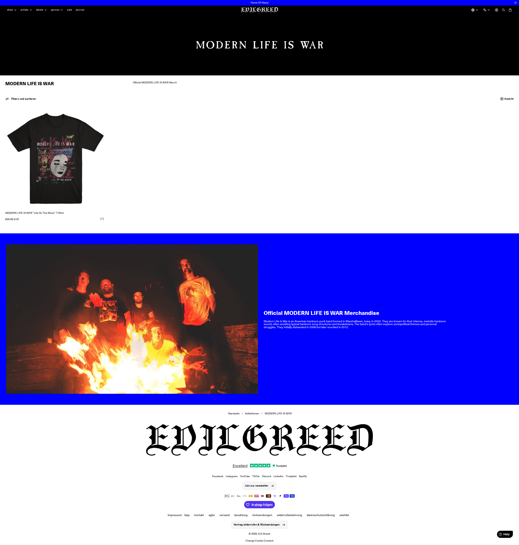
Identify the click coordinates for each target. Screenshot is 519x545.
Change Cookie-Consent (259, 540)
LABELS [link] (39, 10)
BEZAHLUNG (241, 515)
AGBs (212, 515)
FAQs (187, 515)
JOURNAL (80, 9)
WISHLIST (344, 515)
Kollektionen (252, 413)
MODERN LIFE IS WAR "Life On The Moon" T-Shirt (34, 213)
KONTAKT (199, 515)
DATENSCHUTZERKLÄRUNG (321, 515)
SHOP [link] (10, 10)
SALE (69, 9)
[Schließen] (515, 2)
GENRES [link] (55, 10)
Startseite (233, 413)
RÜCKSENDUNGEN (262, 515)
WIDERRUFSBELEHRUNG (289, 515)
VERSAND (224, 515)
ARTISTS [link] (24, 10)
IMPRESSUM (175, 515)
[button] (20, 99)
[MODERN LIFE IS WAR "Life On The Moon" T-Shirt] (55, 158)
